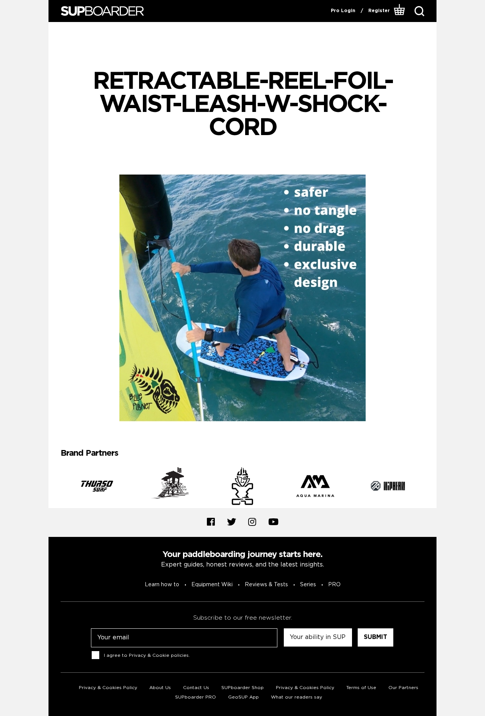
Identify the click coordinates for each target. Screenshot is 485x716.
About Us (160, 688)
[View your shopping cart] (399, 11)
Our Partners (403, 688)
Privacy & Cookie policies (159, 655)
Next (430, 487)
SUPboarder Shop (242, 688)
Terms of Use (361, 688)
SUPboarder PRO (195, 697)
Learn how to (162, 584)
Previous (55, 487)
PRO (334, 584)
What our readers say (296, 697)
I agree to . (147, 655)
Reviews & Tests (266, 584)
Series (308, 584)
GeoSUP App (243, 697)
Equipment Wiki (212, 584)
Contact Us (196, 688)
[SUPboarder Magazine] (102, 11)
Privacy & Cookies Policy (108, 688)
